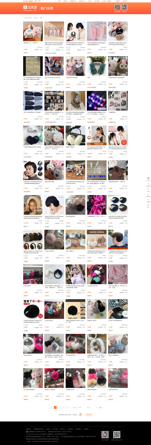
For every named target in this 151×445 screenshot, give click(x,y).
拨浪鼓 (48, 429)
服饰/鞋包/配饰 (28, 17)
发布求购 (88, 414)
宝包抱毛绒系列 (48, 87)
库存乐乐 (26, 52)
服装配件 (36, 17)
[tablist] (75, 424)
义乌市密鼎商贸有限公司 (50, 122)
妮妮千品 (89, 52)
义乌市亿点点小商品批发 (50, 53)
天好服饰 (68, 53)
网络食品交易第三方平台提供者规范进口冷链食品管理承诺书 (42, 439)
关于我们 (55, 429)
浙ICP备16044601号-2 (61, 434)
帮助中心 (63, 429)
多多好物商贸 (112, 52)
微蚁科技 (28, 429)
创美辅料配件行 (112, 122)
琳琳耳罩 (68, 87)
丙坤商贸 (26, 87)
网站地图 (78, 429)
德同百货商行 (69, 122)
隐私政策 (70, 429)
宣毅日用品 (68, 157)
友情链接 (86, 429)
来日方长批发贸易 (91, 87)
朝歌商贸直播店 (112, 87)
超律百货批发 (27, 122)
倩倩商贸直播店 (91, 122)
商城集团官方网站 (39, 429)
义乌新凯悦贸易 (27, 157)
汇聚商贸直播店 (48, 157)
